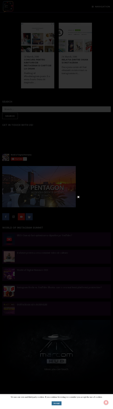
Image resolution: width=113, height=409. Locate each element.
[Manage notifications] (106, 402)
